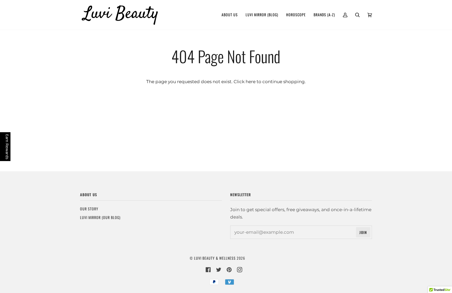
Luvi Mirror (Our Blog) (100, 217)
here (251, 81)
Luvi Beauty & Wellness (215, 258)
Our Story (89, 208)
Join (363, 232)
